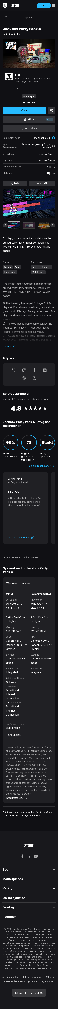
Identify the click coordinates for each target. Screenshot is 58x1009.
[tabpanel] (29, 651)
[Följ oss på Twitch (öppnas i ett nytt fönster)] (24, 370)
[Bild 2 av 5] (29, 225)
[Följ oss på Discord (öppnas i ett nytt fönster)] (45, 370)
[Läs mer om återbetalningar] (53, 146)
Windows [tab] (11, 583)
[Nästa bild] (52, 225)
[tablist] (29, 583)
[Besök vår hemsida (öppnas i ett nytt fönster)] (24, 378)
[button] (29, 346)
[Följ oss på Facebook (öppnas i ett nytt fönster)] (34, 370)
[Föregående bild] (5, 225)
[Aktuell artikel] (14, 225)
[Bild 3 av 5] (44, 225)
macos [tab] (26, 583)
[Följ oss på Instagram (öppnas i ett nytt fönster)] (34, 378)
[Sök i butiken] (6, 17)
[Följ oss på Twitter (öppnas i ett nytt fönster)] (13, 370)
